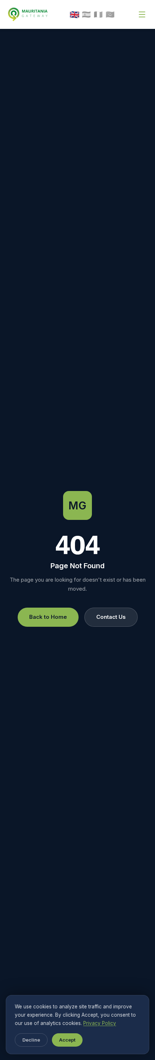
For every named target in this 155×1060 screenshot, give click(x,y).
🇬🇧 (75, 14)
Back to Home (48, 616)
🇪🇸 (86, 14)
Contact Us (111, 616)
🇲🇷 (110, 14)
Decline (31, 1040)
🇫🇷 (98, 14)
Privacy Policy (99, 1023)
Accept (67, 1040)
